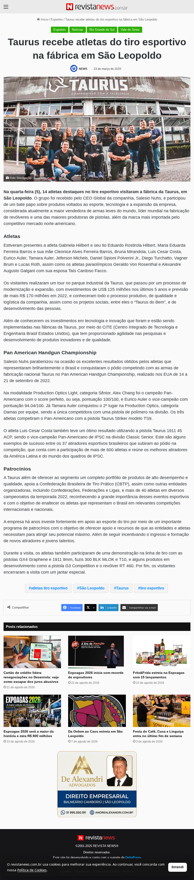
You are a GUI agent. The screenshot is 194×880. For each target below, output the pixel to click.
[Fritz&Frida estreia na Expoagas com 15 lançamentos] (161, 652)
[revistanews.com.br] (97, 6)
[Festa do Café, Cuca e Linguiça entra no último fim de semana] (161, 711)
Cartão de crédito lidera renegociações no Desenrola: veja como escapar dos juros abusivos (31, 677)
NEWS (83, 69)
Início (44, 19)
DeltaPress (133, 857)
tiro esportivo (152, 588)
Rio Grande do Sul (102, 29)
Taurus (122, 588)
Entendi (178, 867)
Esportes (57, 19)
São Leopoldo (92, 588)
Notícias (77, 29)
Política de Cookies (32, 870)
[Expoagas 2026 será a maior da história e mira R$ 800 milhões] (32, 711)
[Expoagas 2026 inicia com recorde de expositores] (97, 652)
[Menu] (6, 8)
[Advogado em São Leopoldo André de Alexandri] (97, 784)
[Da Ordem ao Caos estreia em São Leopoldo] (97, 711)
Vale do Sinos (130, 29)
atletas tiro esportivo (49, 588)
